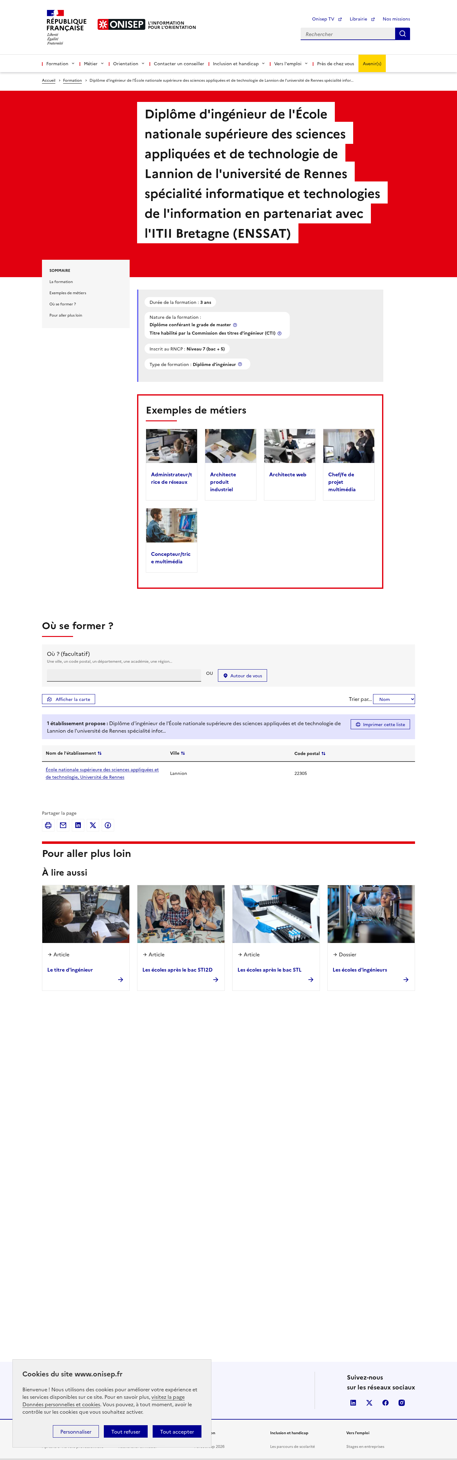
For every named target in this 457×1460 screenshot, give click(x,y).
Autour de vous (246, 675)
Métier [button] (91, 63)
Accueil (48, 80)
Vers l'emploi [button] (288, 63)
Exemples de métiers (67, 292)
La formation (61, 281)
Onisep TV (323, 19)
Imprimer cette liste (384, 724)
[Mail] (63, 825)
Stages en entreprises (365, 1446)
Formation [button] (57, 63)
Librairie (359, 19)
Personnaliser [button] (75, 1431)
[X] (93, 825)
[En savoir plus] (235, 325)
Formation (72, 80)
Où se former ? (62, 303)
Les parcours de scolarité (292, 1446)
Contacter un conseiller (179, 63)
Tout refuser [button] (125, 1431)
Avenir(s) (372, 63)
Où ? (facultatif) (68, 653)
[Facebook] (108, 825)
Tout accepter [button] (177, 1431)
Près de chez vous (335, 63)
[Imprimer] (48, 825)
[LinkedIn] (78, 825)
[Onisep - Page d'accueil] (121, 24)
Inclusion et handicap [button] (236, 63)
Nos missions (396, 19)
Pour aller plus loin (65, 315)
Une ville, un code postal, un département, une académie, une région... (109, 661)
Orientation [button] (125, 63)
